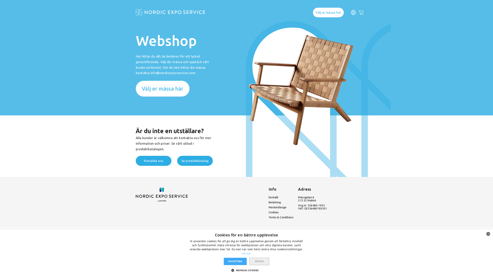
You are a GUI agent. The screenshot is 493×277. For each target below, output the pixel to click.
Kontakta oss (153, 161)
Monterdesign (278, 207)
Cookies (274, 212)
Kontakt (273, 197)
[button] (246, 270)
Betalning (275, 202)
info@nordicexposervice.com (173, 73)
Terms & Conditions (281, 217)
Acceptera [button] (235, 261)
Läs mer (246, 253)
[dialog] (246, 253)
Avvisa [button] (259, 261)
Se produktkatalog (195, 161)
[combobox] (488, 234)
